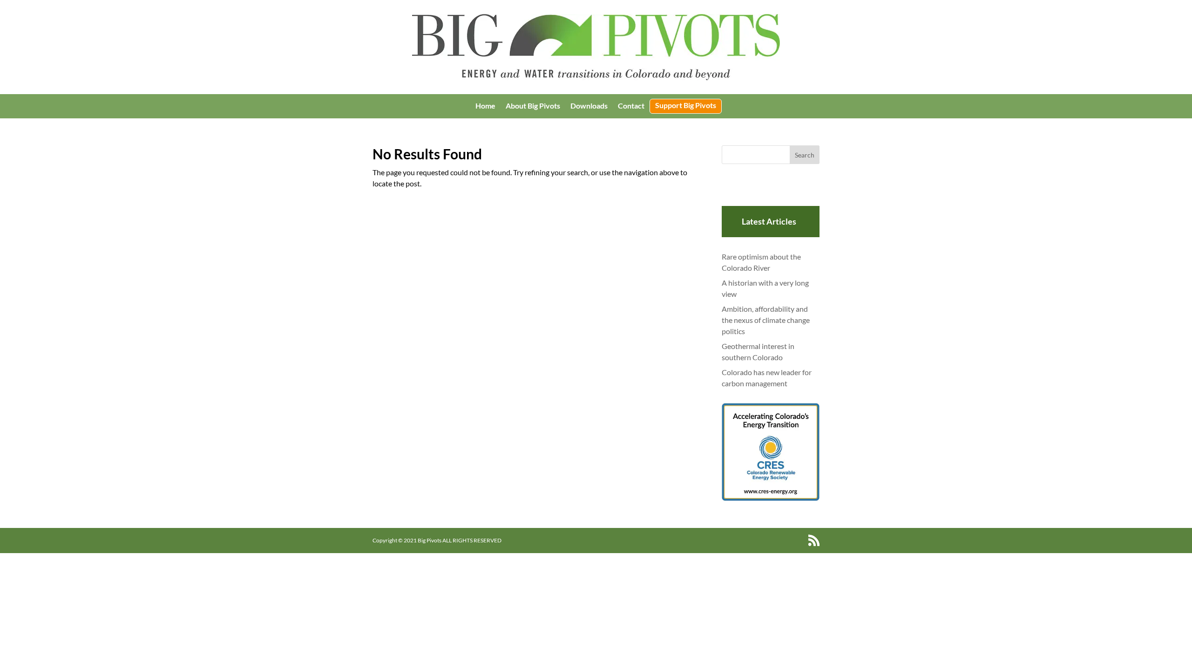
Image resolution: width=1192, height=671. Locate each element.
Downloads (589, 106)
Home (485, 106)
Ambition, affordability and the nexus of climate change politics (766, 320)
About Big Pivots (533, 106)
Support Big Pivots (685, 106)
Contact (631, 106)
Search (804, 155)
